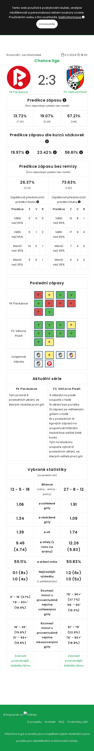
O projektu (34, 722)
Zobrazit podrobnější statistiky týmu (20, 660)
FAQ (61, 722)
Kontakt (50, 722)
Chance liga (47, 60)
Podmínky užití (77, 722)
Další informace (70, 17)
